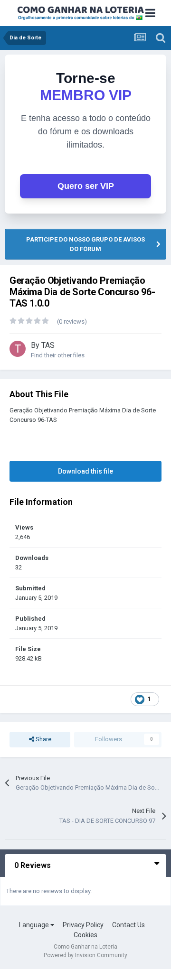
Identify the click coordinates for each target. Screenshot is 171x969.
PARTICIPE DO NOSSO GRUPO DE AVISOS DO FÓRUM (85, 244)
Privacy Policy (83, 925)
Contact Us (128, 925)
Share (42, 739)
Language (34, 925)
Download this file (85, 471)
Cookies (85, 935)
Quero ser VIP (85, 186)
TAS (48, 345)
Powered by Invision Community (85, 955)
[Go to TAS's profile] (18, 349)
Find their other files (58, 355)
